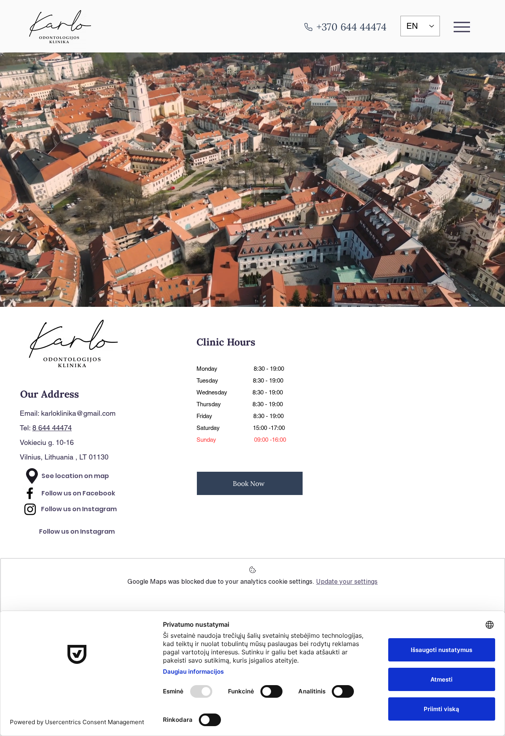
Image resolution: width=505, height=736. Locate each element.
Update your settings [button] (347, 581)
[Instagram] (30, 509)
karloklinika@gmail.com (78, 413)
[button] (462, 27)
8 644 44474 (52, 428)
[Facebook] (29, 493)
